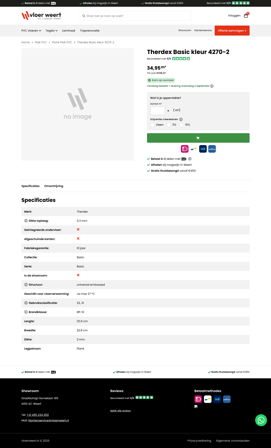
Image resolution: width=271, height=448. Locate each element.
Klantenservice (203, 30)
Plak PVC (41, 42)
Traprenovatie (89, 31)
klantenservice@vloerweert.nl (48, 420)
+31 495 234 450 (38, 415)
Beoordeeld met (219, 3)
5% (174, 124)
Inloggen (234, 15)
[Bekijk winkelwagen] (246, 15)
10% (187, 124)
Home (25, 42)
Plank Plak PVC (62, 42)
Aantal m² (156, 104)
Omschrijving (53, 186)
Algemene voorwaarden (233, 441)
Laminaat (68, 31)
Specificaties (30, 186)
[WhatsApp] (261, 420)
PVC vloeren (29, 31)
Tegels (50, 31)
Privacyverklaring (199, 441)
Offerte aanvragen (231, 31)
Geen (159, 124)
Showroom (185, 30)
